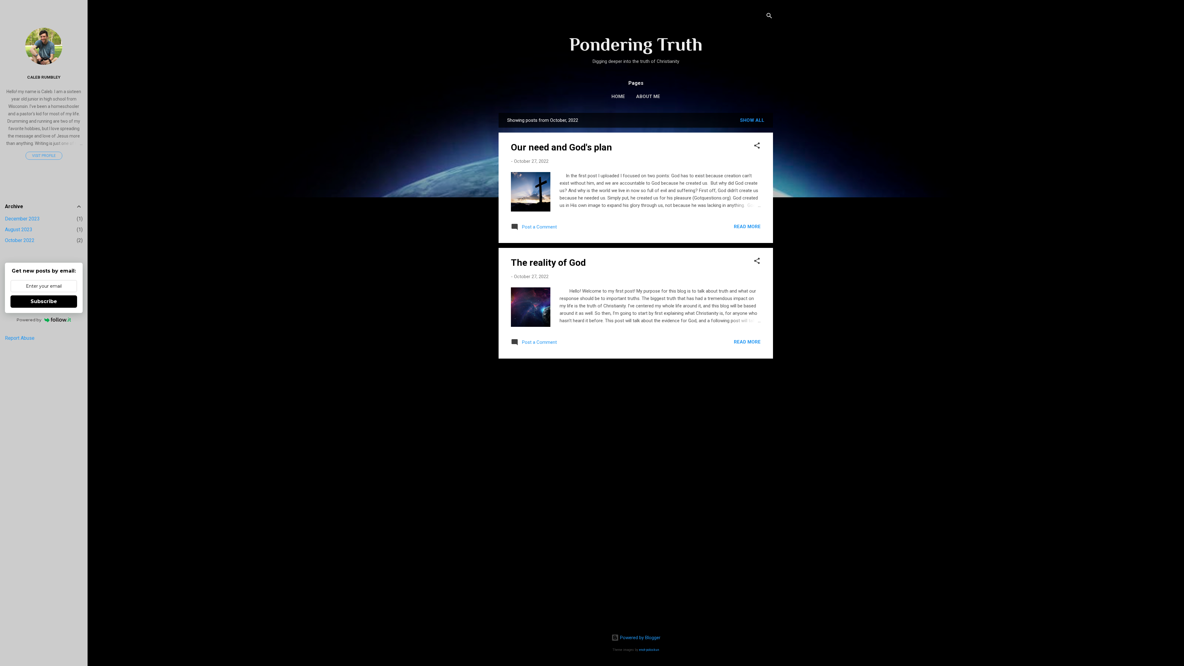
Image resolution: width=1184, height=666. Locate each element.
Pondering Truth (635, 44)
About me (648, 96)
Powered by (29, 319)
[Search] (769, 16)
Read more (747, 226)
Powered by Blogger (639, 637)
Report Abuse (20, 338)
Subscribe (44, 301)
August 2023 (18, 229)
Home (618, 96)
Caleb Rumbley (43, 77)
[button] (757, 146)
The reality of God (548, 262)
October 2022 (20, 240)
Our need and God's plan (561, 147)
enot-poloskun (649, 650)
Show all (752, 120)
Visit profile (44, 156)
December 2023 (22, 219)
